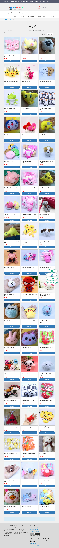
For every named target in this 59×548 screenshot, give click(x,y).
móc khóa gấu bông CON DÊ (46, 480)
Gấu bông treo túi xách (44, 214)
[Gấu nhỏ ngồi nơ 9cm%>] (12, 364)
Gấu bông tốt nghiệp (9, 267)
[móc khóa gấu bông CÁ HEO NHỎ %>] (12, 45)
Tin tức (39, 16)
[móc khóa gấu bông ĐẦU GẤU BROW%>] (12, 470)
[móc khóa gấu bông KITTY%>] (29, 258)
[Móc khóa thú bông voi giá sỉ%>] (47, 125)
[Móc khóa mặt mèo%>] (29, 337)
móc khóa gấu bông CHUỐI (10, 453)
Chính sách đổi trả (34, 529)
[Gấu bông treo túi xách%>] (47, 205)
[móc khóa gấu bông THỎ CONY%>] (12, 284)
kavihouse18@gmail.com (37, 545)
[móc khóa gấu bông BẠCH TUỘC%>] (47, 311)
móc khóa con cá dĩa (44, 187)
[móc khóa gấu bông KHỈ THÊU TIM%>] (29, 151)
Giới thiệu (23, 16)
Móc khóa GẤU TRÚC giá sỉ (28, 400)
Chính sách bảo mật (34, 531)
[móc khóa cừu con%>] (47, 45)
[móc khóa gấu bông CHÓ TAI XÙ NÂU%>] (47, 151)
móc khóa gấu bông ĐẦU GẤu (29, 187)
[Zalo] (52, 278)
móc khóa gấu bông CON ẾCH (11, 108)
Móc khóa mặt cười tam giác (11, 427)
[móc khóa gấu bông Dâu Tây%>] (47, 390)
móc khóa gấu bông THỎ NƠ (29, 214)
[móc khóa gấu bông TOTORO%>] (29, 497)
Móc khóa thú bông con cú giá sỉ (12, 320)
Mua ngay (12, 61)
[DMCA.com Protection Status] (35, 534)
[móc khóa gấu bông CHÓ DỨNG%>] (47, 72)
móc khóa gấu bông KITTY (28, 267)
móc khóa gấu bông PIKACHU (29, 320)
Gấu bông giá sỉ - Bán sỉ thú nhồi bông (13, 13)
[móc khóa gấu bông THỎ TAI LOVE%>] (47, 258)
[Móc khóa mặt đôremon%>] (12, 125)
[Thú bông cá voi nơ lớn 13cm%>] (29, 45)
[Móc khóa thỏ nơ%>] (29, 72)
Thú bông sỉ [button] (31, 16)
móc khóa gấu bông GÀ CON (46, 506)
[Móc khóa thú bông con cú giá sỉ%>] (12, 311)
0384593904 (12, 1)
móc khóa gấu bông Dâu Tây (46, 400)
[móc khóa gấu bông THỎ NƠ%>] (29, 204)
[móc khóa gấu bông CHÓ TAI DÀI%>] (47, 231)
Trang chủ (15, 16)
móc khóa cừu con (43, 55)
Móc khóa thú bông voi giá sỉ (46, 134)
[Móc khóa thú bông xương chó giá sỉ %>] (29, 417)
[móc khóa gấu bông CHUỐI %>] (12, 444)
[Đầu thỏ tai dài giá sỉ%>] (12, 337)
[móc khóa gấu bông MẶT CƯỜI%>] (47, 417)
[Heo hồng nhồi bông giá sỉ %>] (12, 178)
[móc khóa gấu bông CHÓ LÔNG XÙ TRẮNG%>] (47, 364)
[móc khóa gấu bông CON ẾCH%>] (12, 98)
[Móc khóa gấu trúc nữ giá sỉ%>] (29, 364)
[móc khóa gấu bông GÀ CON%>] (47, 497)
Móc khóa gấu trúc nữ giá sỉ (28, 373)
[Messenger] (52, 282)
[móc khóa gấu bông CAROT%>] (29, 444)
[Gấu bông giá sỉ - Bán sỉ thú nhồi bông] (16, 8)
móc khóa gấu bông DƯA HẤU (46, 347)
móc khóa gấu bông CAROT (28, 453)
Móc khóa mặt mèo (26, 347)
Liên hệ (52, 16)
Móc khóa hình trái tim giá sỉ (28, 134)
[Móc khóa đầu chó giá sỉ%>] (12, 390)
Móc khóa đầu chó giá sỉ (10, 400)
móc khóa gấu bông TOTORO (29, 506)
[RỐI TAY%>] (29, 470)
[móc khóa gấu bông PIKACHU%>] (29, 311)
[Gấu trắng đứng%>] (47, 444)
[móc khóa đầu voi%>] (29, 98)
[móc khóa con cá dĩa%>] (47, 178)
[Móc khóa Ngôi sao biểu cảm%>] (12, 72)
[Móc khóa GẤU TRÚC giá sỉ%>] (29, 390)
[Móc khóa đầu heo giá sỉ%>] (12, 497)
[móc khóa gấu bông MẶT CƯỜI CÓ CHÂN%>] (29, 231)
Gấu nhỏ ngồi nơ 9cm (9, 373)
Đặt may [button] (45, 16)
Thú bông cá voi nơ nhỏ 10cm (11, 214)
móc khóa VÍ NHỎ (8, 161)
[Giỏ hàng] (52, 274)
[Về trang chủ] (52, 271)
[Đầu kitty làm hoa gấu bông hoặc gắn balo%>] (47, 284)
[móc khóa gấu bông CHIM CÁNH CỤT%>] (47, 98)
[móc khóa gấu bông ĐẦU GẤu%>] (29, 178)
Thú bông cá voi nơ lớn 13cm (29, 55)
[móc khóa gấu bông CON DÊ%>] (47, 470)
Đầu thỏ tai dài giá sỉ (9, 347)
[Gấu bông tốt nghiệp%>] (12, 258)
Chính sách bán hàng (35, 528)
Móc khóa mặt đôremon (10, 134)
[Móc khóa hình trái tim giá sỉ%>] (29, 125)
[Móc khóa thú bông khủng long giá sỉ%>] (12, 231)
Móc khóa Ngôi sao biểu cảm (11, 81)
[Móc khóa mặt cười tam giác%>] (12, 417)
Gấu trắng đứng (43, 453)
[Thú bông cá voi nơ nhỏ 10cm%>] (12, 204)
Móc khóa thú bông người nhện (29, 294)
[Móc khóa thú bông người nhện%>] (29, 284)
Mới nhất (49, 34)
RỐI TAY (24, 480)
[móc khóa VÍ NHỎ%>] (12, 151)
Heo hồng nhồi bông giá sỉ (10, 187)
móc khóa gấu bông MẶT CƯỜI (47, 427)
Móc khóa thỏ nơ (26, 81)
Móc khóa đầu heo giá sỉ (10, 506)
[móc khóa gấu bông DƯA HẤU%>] (47, 337)
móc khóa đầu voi (26, 108)
